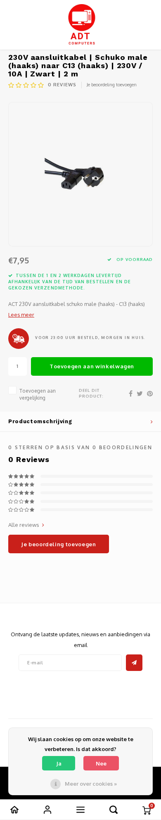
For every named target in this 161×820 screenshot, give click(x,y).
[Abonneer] (134, 662)
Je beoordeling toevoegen (112, 85)
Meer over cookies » (91, 783)
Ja (59, 763)
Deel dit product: (91, 393)
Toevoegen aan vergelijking (37, 394)
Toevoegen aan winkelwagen (92, 366)
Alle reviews (23, 524)
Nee (101, 763)
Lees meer (21, 314)
